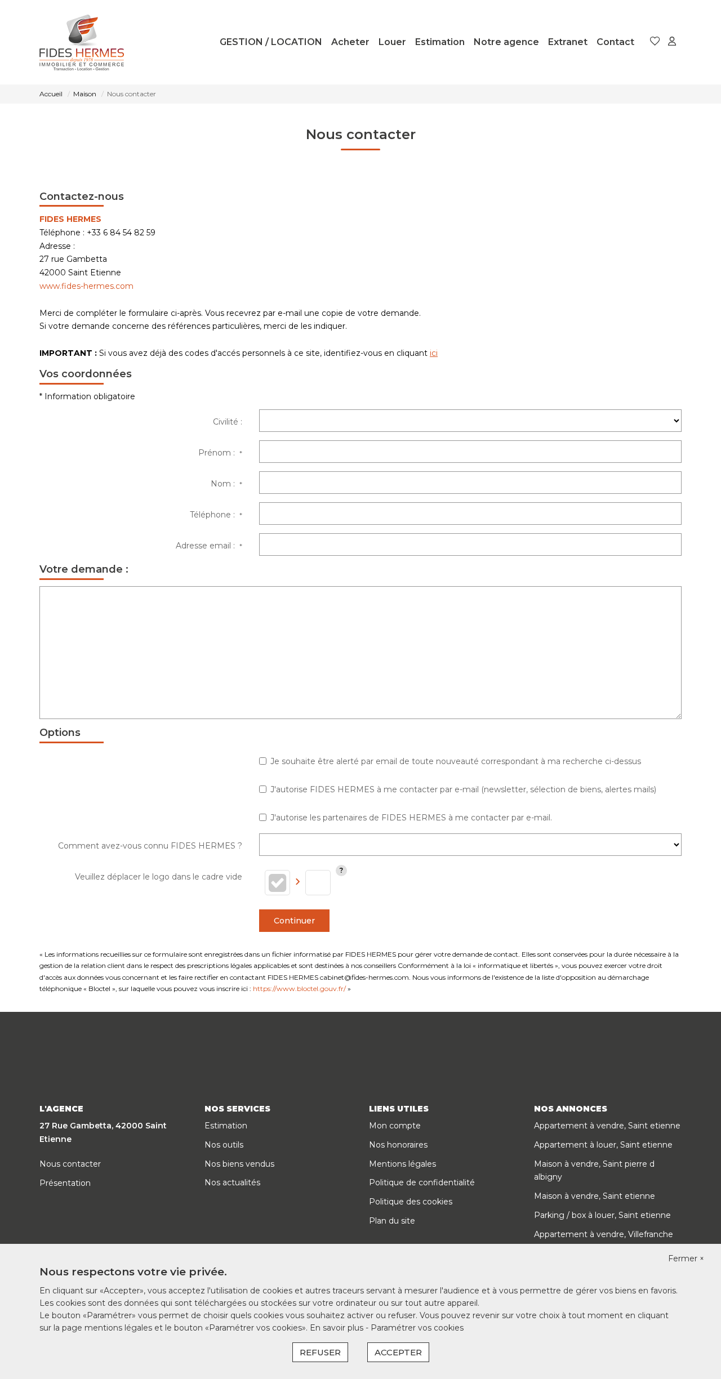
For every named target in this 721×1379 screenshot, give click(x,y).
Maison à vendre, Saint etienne (594, 1196)
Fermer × (686, 1258)
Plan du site (392, 1221)
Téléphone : (216, 515)
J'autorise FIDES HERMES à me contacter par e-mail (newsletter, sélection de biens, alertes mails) (463, 789)
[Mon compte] (672, 42)
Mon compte (395, 1126)
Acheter (350, 42)
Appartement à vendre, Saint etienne (607, 1126)
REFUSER (320, 1352)
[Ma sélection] (655, 42)
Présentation (65, 1183)
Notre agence (506, 42)
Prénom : (220, 453)
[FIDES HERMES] (81, 42)
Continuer (294, 921)
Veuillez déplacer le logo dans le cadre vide (158, 877)
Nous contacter (70, 1164)
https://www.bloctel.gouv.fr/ (299, 988)
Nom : (226, 484)
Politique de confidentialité (422, 1182)
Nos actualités (232, 1182)
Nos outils (223, 1145)
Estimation (440, 42)
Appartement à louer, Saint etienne (603, 1145)
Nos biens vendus (239, 1164)
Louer (392, 42)
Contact (615, 42)
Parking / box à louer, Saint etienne (602, 1215)
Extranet (568, 42)
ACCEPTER (398, 1352)
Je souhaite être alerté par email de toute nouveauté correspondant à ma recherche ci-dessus (455, 761)
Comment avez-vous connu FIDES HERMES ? (150, 846)
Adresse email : (209, 546)
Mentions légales (402, 1164)
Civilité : (227, 422)
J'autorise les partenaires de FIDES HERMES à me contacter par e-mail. (411, 818)
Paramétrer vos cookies (417, 1328)
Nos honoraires (398, 1145)
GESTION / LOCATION (271, 42)
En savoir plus (338, 1328)
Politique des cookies (410, 1202)
